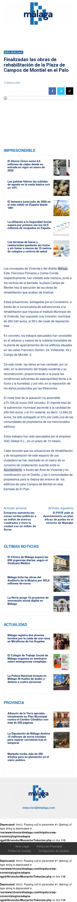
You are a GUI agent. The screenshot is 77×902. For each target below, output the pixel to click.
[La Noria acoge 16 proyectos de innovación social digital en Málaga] (61, 604)
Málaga (63, 268)
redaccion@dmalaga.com (38, 807)
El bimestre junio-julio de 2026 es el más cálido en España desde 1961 (28, 204)
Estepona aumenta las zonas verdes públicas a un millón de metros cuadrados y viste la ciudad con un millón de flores (20, 521)
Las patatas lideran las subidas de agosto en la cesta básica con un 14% (28, 184)
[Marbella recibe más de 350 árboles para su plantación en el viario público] (61, 760)
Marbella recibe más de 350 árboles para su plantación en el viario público (28, 757)
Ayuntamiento (13, 470)
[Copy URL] (69, 91)
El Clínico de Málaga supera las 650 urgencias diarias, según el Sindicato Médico (27, 560)
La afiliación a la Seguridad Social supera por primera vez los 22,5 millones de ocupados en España (29, 225)
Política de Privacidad (49, 846)
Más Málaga (13, 52)
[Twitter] (61, 91)
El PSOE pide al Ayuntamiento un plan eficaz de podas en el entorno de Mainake (58, 518)
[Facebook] (52, 91)
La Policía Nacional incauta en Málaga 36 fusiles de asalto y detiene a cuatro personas (27, 679)
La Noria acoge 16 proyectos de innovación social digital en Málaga (28, 600)
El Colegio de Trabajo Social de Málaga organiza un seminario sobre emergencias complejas (27, 658)
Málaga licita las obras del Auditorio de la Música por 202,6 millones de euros (28, 580)
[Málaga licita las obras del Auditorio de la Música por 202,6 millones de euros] (61, 584)
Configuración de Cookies (53, 851)
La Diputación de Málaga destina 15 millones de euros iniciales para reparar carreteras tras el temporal (28, 738)
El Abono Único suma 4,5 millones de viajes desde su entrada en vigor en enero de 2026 (26, 165)
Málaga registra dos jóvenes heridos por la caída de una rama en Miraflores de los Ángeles (28, 638)
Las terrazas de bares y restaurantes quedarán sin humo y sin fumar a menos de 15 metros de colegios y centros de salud (29, 246)
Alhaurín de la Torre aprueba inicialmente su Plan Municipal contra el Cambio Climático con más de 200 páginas (27, 718)
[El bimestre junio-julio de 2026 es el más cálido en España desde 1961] (61, 208)
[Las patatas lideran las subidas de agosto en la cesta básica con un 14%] (61, 188)
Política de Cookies (19, 851)
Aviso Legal (22, 846)
